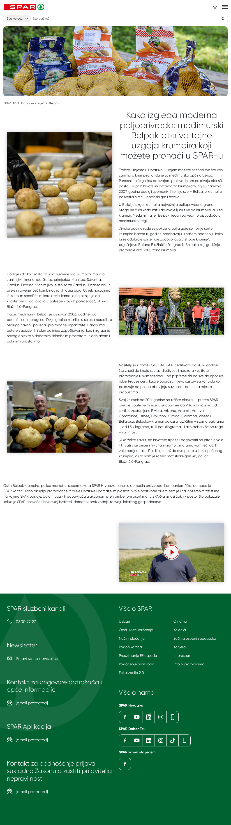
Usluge (124, 621)
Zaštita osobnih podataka (194, 638)
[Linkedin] (149, 717)
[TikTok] (173, 740)
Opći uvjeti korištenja (136, 630)
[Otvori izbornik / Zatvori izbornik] (225, 7)
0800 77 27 (25, 621)
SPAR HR (9, 103)
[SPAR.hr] (24, 7)
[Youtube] (137, 717)
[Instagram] (161, 717)
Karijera (179, 647)
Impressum (182, 655)
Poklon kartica (130, 647)
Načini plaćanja (132, 638)
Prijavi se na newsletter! (37, 658)
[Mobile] (173, 717)
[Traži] (223, 18)
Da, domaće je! (32, 103)
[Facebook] (125, 717)
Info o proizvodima (188, 664)
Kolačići (179, 630)
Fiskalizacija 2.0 (131, 673)
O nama (180, 621)
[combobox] (18, 18)
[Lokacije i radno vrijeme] (215, 7)
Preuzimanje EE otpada (138, 655)
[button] (172, 552)
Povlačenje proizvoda (136, 664)
